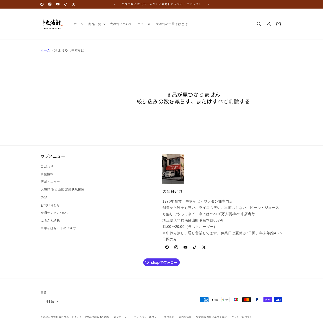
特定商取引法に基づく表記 (211, 317)
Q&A (44, 197)
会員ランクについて (55, 212)
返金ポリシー (121, 317)
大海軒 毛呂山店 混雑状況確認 (62, 189)
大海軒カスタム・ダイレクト (67, 317)
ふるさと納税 (50, 220)
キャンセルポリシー (243, 317)
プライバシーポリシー (147, 317)
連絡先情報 (185, 317)
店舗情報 (47, 174)
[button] (96, 24)
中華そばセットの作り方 (58, 228)
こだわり (47, 166)
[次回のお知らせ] (208, 4)
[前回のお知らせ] (115, 4)
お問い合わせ (50, 205)
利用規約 (169, 317)
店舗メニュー (50, 181)
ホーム (45, 50)
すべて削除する (231, 101)
